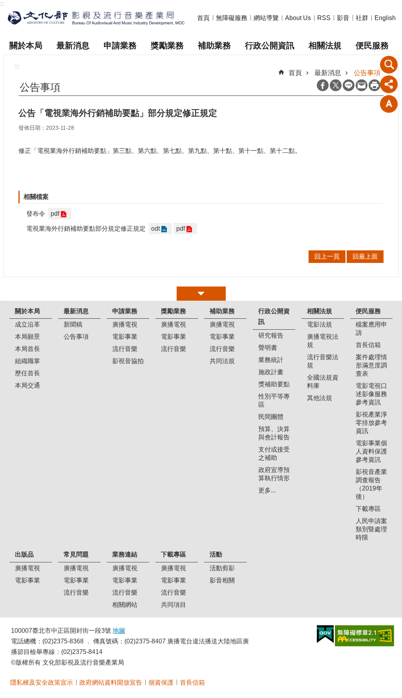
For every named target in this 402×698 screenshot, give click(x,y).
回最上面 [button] (365, 256)
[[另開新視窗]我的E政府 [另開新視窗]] (325, 634)
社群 (362, 18)
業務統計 (270, 359)
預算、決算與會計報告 (274, 433)
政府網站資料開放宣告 (110, 682)
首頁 (203, 18)
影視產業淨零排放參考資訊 (371, 422)
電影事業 (124, 336)
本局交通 (27, 385)
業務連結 (124, 554)
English (385, 18)
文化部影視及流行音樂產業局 (96, 18)
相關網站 (124, 604)
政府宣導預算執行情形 (274, 474)
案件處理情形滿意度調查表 (371, 365)
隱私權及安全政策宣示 (41, 682)
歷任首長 (27, 373)
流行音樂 (124, 348)
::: (17, 66)
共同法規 (222, 361)
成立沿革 (27, 324)
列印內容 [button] (374, 85)
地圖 (119, 630)
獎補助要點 (274, 384)
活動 (216, 554)
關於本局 (25, 45)
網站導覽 (266, 18)
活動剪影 (222, 568)
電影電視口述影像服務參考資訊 (371, 394)
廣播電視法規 (322, 340)
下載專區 (368, 508)
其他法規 (319, 398)
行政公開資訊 (269, 45)
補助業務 (214, 45)
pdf (55, 213)
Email (361, 85)
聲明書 (267, 347)
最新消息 (73, 45)
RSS (324, 18)
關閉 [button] (201, 294)
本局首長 (27, 348)
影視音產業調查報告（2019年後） (371, 484)
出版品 (24, 554)
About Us (298, 18)
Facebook (323, 85)
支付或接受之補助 (274, 453)
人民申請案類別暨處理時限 (371, 529)
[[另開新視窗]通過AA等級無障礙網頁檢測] (364, 636)
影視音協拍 (128, 361)
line (348, 85)
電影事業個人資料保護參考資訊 (371, 451)
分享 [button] (389, 84)
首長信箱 (368, 345)
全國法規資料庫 (322, 381)
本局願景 (27, 336)
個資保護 (161, 682)
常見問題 (76, 554)
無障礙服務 (231, 18)
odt (155, 228)
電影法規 (319, 324)
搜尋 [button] (389, 64)
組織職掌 (27, 361)
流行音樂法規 (322, 361)
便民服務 (372, 45)
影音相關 (222, 580)
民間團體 (270, 416)
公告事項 (367, 73)
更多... (267, 490)
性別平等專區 (274, 400)
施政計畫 (270, 372)
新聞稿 (73, 324)
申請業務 (120, 45)
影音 (343, 18)
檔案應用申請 (371, 328)
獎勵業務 (167, 45)
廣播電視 (124, 324)
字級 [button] (389, 104)
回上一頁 (327, 256)
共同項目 (173, 604)
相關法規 (325, 45)
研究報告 (270, 335)
